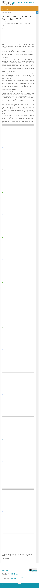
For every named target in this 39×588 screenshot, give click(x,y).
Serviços (14, 6)
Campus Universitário (31, 6)
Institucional (8, 6)
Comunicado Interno (6, 12)
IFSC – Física (13, 577)
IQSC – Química (13, 578)
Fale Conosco (4, 9)
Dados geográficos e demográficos (24, 573)
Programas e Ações (21, 6)
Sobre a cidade (23, 570)
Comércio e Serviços (22, 576)
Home (3, 6)
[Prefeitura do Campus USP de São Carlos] (6, 2)
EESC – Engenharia (14, 570)
